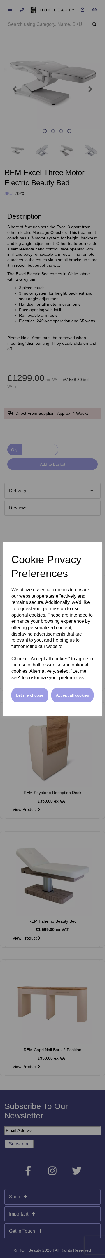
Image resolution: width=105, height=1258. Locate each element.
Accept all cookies (72, 695)
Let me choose (29, 695)
